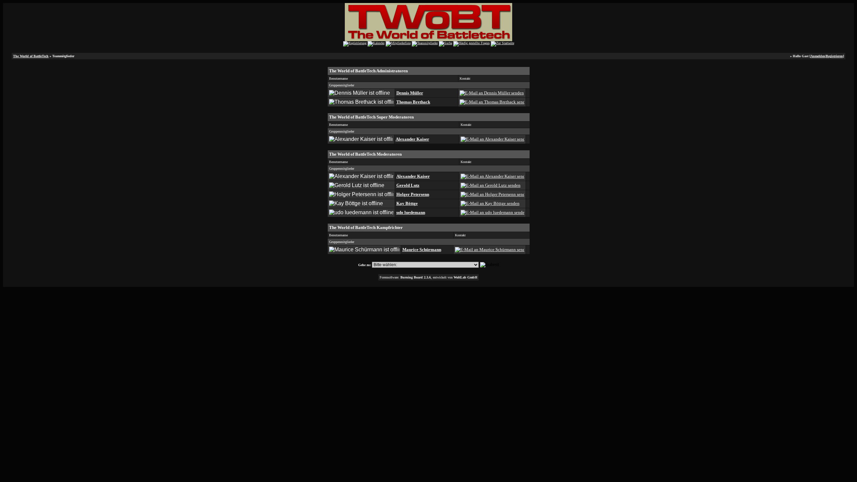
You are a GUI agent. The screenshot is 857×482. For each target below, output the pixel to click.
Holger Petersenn (412, 194)
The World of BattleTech (31, 56)
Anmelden (817, 56)
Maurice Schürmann (421, 249)
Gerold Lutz (407, 185)
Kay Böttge (407, 203)
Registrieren (834, 56)
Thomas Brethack (413, 101)
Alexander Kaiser (412, 139)
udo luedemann (410, 212)
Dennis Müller (409, 92)
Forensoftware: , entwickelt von (428, 277)
